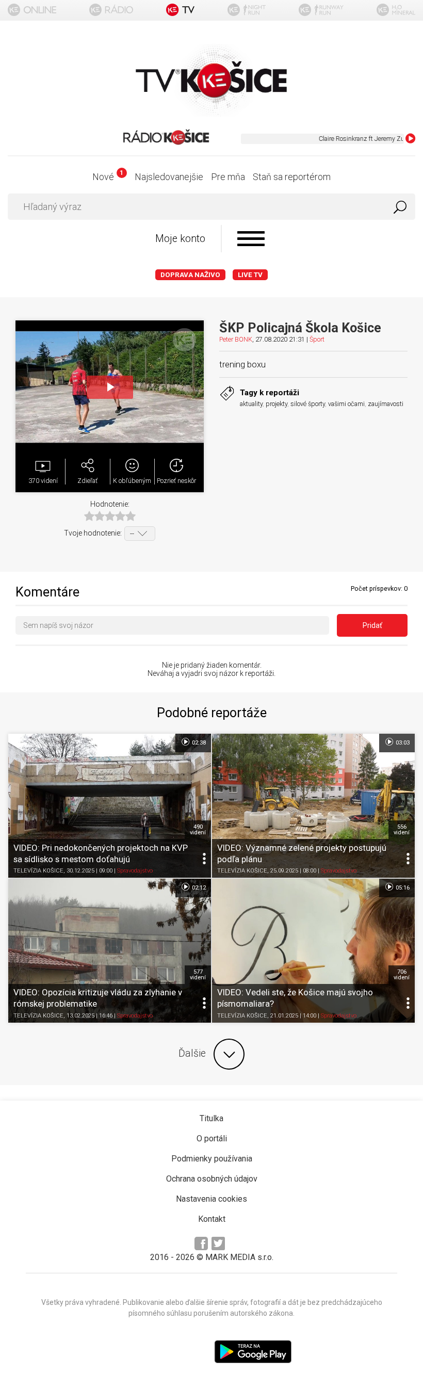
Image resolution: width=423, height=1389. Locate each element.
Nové (107, 176)
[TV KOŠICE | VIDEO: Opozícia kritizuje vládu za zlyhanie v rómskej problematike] (109, 951)
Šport (317, 339)
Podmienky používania (211, 1159)
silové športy (307, 404)
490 (198, 829)
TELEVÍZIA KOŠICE (38, 870)
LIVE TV (250, 275)
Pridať (372, 625)
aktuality (251, 404)
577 (198, 974)
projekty (276, 404)
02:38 (198, 742)
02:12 (198, 887)
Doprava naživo (190, 275)
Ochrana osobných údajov (211, 1179)
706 (402, 974)
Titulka (211, 1118)
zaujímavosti (385, 404)
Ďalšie (192, 1053)
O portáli (212, 1138)
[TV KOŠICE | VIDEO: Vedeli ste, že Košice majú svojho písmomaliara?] (313, 951)
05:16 (402, 887)
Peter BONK (235, 339)
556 (402, 829)
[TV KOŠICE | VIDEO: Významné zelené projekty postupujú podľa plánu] (313, 806)
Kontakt (211, 1219)
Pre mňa (228, 176)
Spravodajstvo (135, 870)
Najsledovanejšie (169, 176)
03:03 (402, 742)
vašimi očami (346, 404)
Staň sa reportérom (292, 176)
